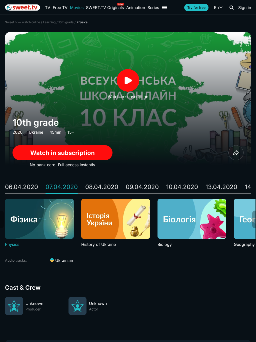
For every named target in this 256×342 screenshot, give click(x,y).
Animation (135, 7)
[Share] (236, 152)
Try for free (196, 7)
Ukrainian (63, 260)
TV (47, 7)
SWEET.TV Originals (105, 7)
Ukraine (36, 132)
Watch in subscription (62, 152)
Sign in (244, 7)
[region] (128, 223)
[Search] (231, 7)
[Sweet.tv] (22, 7)
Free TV (60, 7)
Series (153, 7)
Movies (77, 7)
